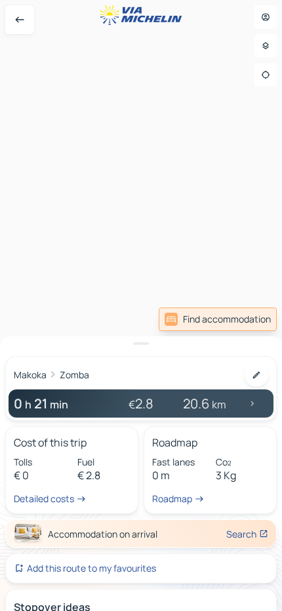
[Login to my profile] (265, 17)
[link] (218, 319)
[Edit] (256, 375)
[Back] (19, 19)
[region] (141, 305)
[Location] (265, 75)
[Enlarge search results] (141, 343)
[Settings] (265, 46)
